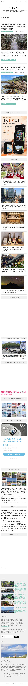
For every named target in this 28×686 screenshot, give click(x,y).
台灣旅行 (9, 513)
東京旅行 (16, 526)
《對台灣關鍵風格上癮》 (6, 488)
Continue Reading (10, 59)
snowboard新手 (15, 510)
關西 (6, 530)
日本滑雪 (12, 521)
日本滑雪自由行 (11, 524)
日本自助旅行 (18, 524)
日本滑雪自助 (4, 524)
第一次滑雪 (16, 528)
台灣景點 (19, 513)
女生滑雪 (11, 515)
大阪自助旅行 (6, 515)
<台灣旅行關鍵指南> (10, 491)
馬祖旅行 (11, 530)
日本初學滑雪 (15, 518)
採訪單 (23, 498)
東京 (12, 526)
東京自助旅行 (20, 526)
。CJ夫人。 (14, 8)
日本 (4, 518)
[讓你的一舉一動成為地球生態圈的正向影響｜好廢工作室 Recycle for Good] (14, 84)
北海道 (22, 510)
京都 (20, 510)
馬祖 (8, 530)
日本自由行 (7, 526)
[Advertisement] (14, 551)
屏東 (14, 515)
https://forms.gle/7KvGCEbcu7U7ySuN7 (17, 502)
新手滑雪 (21, 515)
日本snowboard (9, 518)
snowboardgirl (10, 510)
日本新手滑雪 (20, 518)
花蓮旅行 (4, 530)
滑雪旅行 (4, 528)
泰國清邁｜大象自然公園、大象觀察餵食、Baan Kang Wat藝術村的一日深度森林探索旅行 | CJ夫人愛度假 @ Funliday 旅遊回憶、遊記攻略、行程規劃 (13, 393)
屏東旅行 (17, 515)
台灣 (4, 513)
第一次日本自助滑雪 (10, 528)
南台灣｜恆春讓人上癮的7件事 (7, 31)
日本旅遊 (8, 521)
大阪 (23, 513)
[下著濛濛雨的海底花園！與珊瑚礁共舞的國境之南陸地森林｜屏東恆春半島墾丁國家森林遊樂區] (14, 42)
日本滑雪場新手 (18, 521)
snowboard (4, 510)
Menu (4, 1)
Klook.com (3, 568)
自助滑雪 (22, 528)
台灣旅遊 (15, 513)
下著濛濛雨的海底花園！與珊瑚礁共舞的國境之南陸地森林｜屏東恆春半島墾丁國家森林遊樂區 (13, 27)
